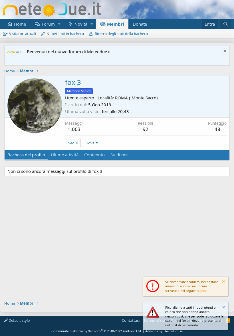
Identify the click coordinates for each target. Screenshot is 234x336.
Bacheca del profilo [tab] (26, 154)
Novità (80, 24)
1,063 (74, 129)
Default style (19, 320)
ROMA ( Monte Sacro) (136, 98)
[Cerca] (225, 24)
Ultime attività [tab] (64, 154)
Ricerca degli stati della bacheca (121, 33)
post (203, 290)
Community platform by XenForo (96, 331)
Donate (140, 24)
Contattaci (131, 320)
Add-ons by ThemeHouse (164, 331)
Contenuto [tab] (94, 154)
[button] (59, 24)
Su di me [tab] (119, 154)
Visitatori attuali (22, 33)
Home (20, 24)
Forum (48, 24)
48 (217, 129)
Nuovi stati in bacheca (65, 33)
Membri (115, 24)
